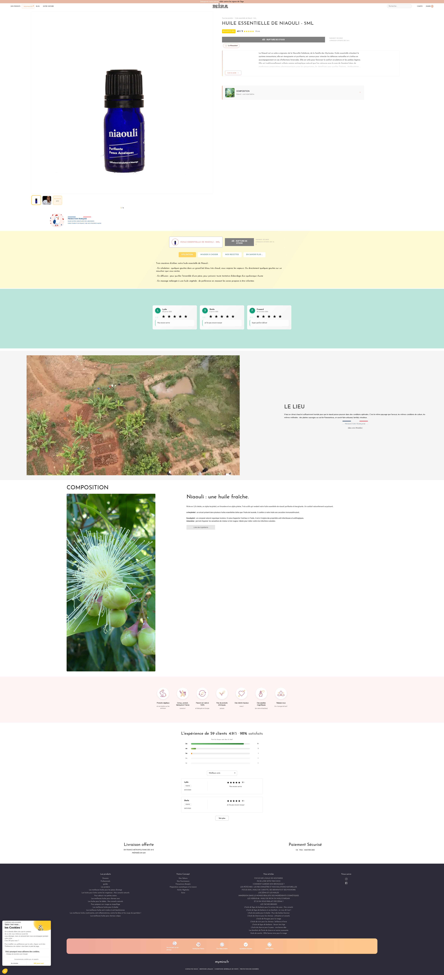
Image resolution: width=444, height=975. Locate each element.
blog (38, 6)
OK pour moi (39, 963)
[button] (5, 971)
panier (429, 6)
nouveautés (28, 6)
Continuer (181, 490)
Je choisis (14, 963)
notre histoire (48, 6)
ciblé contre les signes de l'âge (231, 2)
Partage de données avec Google (17, 954)
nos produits (15, 6)
